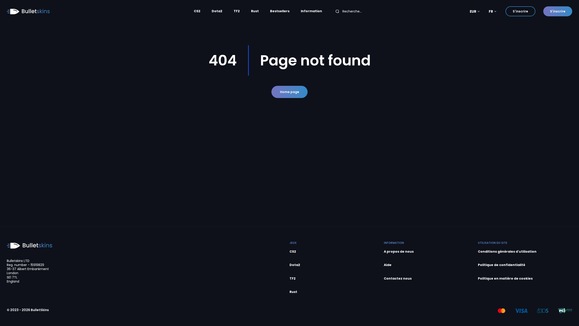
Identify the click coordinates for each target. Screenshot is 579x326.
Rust (255, 11)
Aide (388, 265)
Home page (289, 92)
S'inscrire (520, 11)
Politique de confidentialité (501, 265)
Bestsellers (280, 11)
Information (311, 11)
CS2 (197, 11)
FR (491, 11)
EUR (473, 11)
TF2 (237, 11)
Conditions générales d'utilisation (507, 251)
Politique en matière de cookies (505, 278)
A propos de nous (399, 251)
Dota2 (217, 11)
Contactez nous (398, 278)
